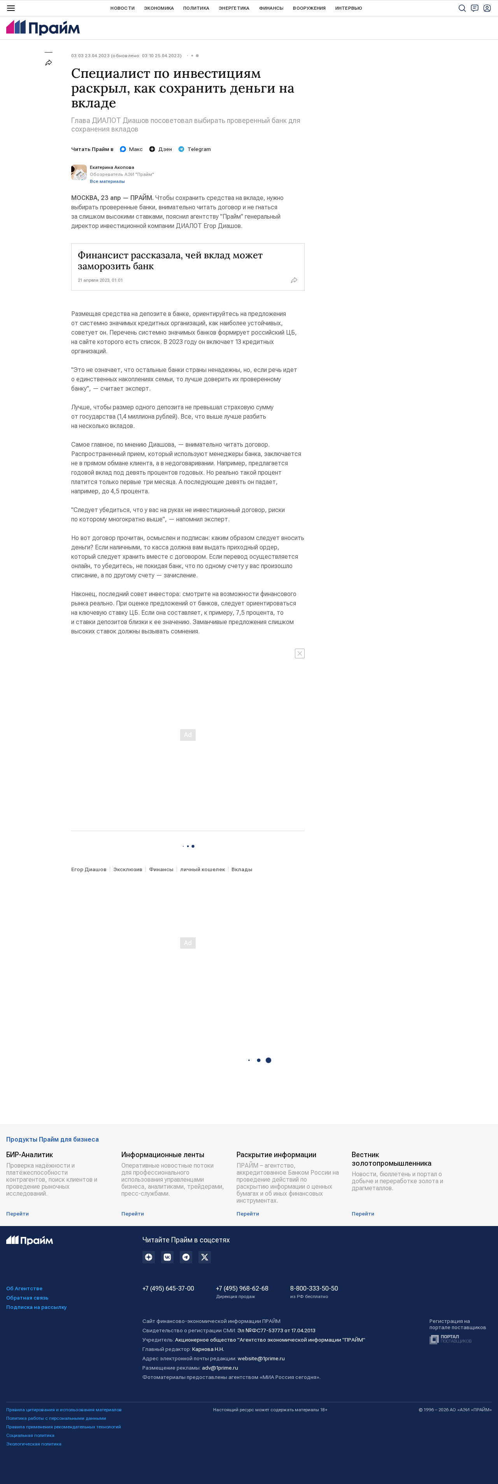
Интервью (349, 8)
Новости (122, 8)
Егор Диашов (89, 869)
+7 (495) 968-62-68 (242, 1292)
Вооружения (309, 8)
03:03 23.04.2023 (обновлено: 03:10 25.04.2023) (126, 55)
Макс (136, 149)
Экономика (159, 8)
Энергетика (234, 8)
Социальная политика (30, 1435)
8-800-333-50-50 (314, 1292)
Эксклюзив (127, 869)
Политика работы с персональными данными (56, 1418)
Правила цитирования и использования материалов (64, 1409)
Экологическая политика (33, 1444)
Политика (196, 8)
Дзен (165, 149)
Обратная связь (27, 1298)
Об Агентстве (24, 1288)
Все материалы (107, 181)
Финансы (271, 8)
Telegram (199, 149)
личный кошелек (202, 869)
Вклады (242, 869)
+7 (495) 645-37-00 (168, 1288)
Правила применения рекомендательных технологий (63, 1427)
